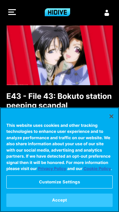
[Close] (111, 116)
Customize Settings (59, 181)
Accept (59, 199)
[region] (59, 159)
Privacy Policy (52, 168)
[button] (12, 12)
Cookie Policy (97, 168)
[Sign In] (107, 13)
